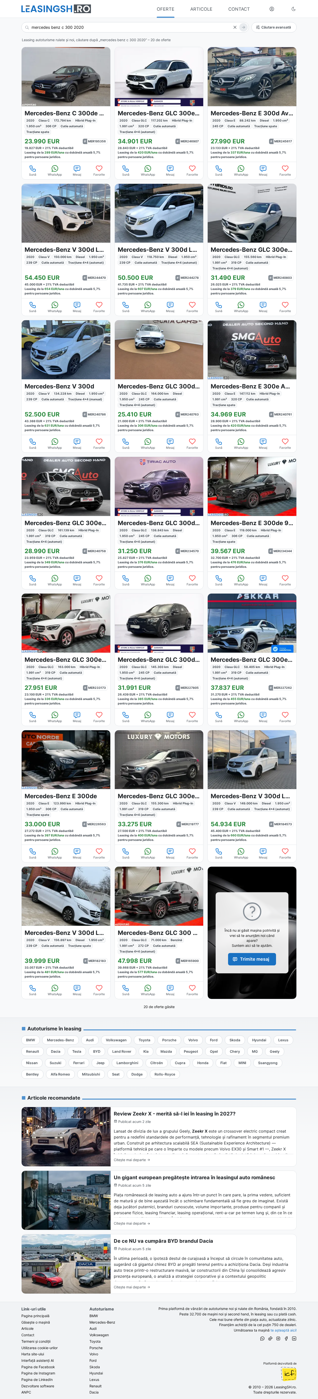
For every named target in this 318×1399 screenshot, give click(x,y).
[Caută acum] (243, 27)
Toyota (95, 1341)
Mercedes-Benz (102, 1322)
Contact (27, 1335)
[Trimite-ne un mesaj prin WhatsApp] (262, 1339)
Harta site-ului (32, 1354)
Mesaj (77, 174)
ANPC (26, 1392)
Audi (93, 1328)
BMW (93, 1316)
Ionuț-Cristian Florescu (289, 1374)
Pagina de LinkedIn (37, 1379)
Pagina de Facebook (38, 1367)
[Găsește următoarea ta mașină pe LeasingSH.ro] (56, 8)
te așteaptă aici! (284, 1330)
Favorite (99, 174)
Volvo (93, 1354)
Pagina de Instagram (38, 1373)
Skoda (94, 1367)
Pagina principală (35, 1316)
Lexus (94, 1379)
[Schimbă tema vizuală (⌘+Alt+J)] (294, 9)
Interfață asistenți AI (37, 1360)
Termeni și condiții (35, 1341)
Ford (93, 1360)
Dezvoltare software (37, 1386)
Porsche (96, 1348)
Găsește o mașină (35, 1322)
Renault (95, 1386)
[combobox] (135, 27)
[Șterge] (234, 27)
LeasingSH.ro (285, 1387)
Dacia (94, 1392)
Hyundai (96, 1373)
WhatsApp (55, 174)
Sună (32, 174)
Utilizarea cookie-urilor (39, 1348)
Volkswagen (99, 1335)
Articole (27, 1328)
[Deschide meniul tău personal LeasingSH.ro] (272, 9)
